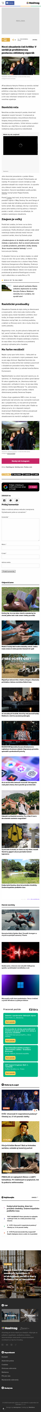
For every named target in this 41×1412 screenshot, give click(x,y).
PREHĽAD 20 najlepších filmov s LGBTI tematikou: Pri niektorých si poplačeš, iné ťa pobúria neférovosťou (20, 1179)
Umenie (8, 1264)
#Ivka (35, 40)
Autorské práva (8, 1361)
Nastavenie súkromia (10, 1380)
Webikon (32, 1407)
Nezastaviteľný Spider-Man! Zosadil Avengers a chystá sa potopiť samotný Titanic (19, 934)
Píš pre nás (6, 1376)
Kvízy (7, 1108)
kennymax (17, 1407)
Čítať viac (11, 1287)
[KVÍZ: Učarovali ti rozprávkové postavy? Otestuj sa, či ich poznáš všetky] (20, 1100)
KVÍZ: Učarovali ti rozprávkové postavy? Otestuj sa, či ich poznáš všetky (19, 1115)
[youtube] (7, 1345)
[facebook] (2, 1345)
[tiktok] (16, 1345)
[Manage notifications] (3, 1408)
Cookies (5, 1364)
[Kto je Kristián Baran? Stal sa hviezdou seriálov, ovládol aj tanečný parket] (20, 1131)
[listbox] (31, 1197)
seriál (36, 474)
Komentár (5, 517)
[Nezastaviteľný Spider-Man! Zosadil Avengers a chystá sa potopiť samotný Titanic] (20, 920)
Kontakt (5, 1357)
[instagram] (11, 1345)
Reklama (5, 1372)
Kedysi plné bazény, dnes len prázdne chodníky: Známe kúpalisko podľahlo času (23, 1208)
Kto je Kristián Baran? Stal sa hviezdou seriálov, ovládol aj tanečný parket (19, 1146)
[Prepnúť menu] (3, 3)
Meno (4, 544)
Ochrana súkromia (9, 1368)
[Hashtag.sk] (32, 3)
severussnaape (11, 453)
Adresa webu (6, 562)
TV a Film (5, 39)
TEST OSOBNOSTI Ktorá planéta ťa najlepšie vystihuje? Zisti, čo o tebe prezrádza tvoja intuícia (22, 1219)
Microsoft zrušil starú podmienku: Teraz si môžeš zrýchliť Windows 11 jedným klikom (20, 999)
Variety (4, 193)
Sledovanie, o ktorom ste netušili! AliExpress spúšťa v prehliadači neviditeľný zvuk (18, 967)
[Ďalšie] (37, 1315)
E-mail (4, 553)
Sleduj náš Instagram (20, 461)
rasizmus (27, 474)
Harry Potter (17, 474)
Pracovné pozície (12, 1009)
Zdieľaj (11, 3)
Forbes (9, 197)
